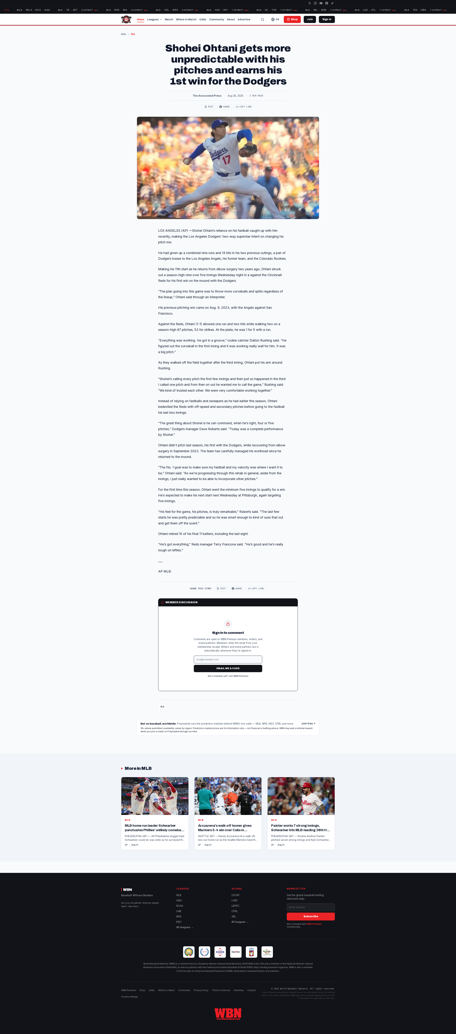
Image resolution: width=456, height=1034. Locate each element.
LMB (178, 911)
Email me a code (228, 668)
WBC (179, 900)
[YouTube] (320, 3)
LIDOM (235, 895)
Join (310, 19)
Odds (202, 19)
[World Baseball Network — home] (126, 19)
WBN (127, 890)
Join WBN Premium (238, 676)
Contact (251, 990)
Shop (142, 990)
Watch (169, 19)
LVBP (235, 900)
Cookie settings (129, 996)
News (140, 19)
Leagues (153, 19)
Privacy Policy (201, 990)
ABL (234, 916)
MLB (162, 706)
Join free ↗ (308, 723)
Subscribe (311, 916)
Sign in (326, 19)
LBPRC (235, 905)
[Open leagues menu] (161, 19)
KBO (179, 921)
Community (216, 19)
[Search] (262, 19)
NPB (178, 916)
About (231, 19)
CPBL (235, 911)
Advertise (244, 19)
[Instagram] (315, 3)
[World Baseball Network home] (228, 1014)
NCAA (179, 905)
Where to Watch (186, 19)
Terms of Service (221, 990)
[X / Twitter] (309, 3)
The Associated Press (207, 95)
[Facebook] (326, 3)
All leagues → (184, 927)
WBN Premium (314, 924)
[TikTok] (332, 3)
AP (126, 845)
